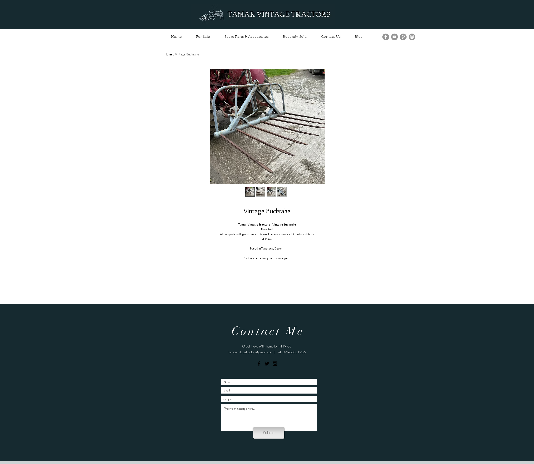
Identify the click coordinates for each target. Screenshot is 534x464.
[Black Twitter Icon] (267, 364)
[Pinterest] (403, 37)
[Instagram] (412, 37)
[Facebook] (385, 37)
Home (169, 54)
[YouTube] (394, 37)
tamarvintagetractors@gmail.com (250, 352)
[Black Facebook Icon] (259, 364)
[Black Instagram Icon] (275, 364)
